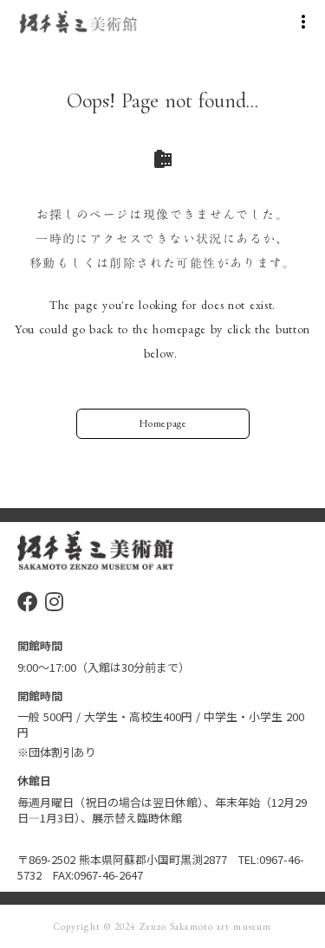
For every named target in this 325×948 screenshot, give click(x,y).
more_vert (303, 21)
